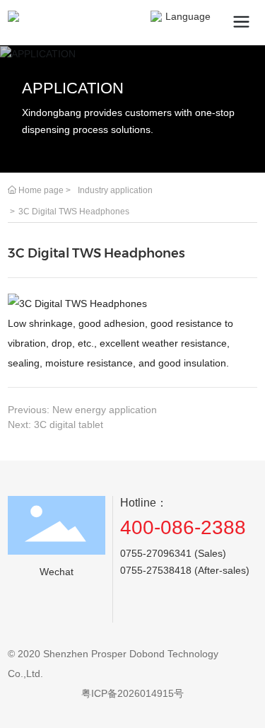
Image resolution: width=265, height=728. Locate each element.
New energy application (104, 409)
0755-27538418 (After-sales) (184, 570)
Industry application (115, 190)
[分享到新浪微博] (157, 611)
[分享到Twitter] (210, 611)
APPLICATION (73, 88)
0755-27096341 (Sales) (173, 553)
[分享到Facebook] (183, 611)
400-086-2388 (183, 527)
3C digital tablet (68, 424)
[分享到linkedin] (236, 611)
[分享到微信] (131, 611)
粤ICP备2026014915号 (132, 693)
